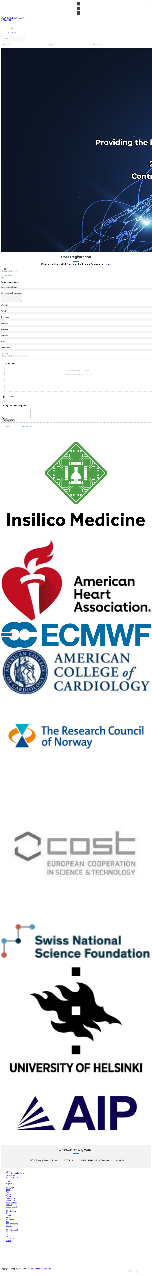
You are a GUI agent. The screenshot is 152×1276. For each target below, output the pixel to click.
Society (8, 1217)
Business (9, 1226)
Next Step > (8, 275)
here (108, 264)
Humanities (10, 1219)
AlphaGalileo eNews (13, 1230)
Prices (8, 1234)
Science (9, 1213)
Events (8, 1241)
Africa (8, 1190)
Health (8, 1215)
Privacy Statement (44, 1269)
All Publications (12, 1177)
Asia (7, 1192)
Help (7, 1236)
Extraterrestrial (11, 1207)
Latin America (11, 1198)
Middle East (10, 1200)
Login (12, 28)
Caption (5, 418)
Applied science (12, 1224)
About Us (9, 1232)
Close (8, 426)
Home (8, 1171)
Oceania (9, 1205)
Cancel (5, 421)
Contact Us (10, 1239)
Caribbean (9, 1194)
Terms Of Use (31, 1269)
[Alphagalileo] (6, 20)
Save (12, 421)
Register (13, 32)
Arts (7, 1222)
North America (11, 1203)
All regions (10, 1188)
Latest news (10, 1175)
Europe (8, 1196)
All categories (11, 1211)
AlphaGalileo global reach (15, 1173)
